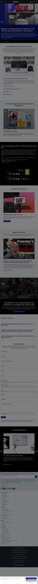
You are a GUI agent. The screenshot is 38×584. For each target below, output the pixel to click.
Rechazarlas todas (31, 580)
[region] (19, 580)
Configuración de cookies (31, 582)
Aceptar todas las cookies (31, 578)
